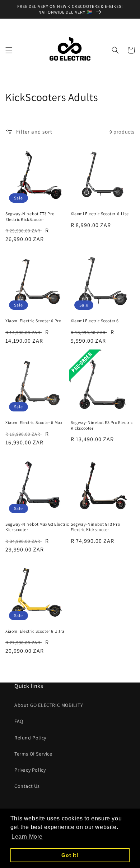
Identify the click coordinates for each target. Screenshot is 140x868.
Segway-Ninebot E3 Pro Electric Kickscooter (102, 425)
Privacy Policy (30, 770)
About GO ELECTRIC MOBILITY (48, 705)
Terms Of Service (33, 754)
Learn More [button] (27, 837)
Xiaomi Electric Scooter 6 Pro (33, 320)
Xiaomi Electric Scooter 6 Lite (100, 213)
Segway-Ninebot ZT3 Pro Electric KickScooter (29, 216)
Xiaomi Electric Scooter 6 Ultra (35, 631)
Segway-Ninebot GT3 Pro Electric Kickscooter (95, 526)
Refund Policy (30, 737)
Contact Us (27, 786)
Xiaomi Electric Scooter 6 (95, 320)
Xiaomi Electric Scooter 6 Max (33, 422)
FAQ (18, 721)
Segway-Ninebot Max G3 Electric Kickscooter (37, 526)
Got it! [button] (69, 855)
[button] (9, 50)
